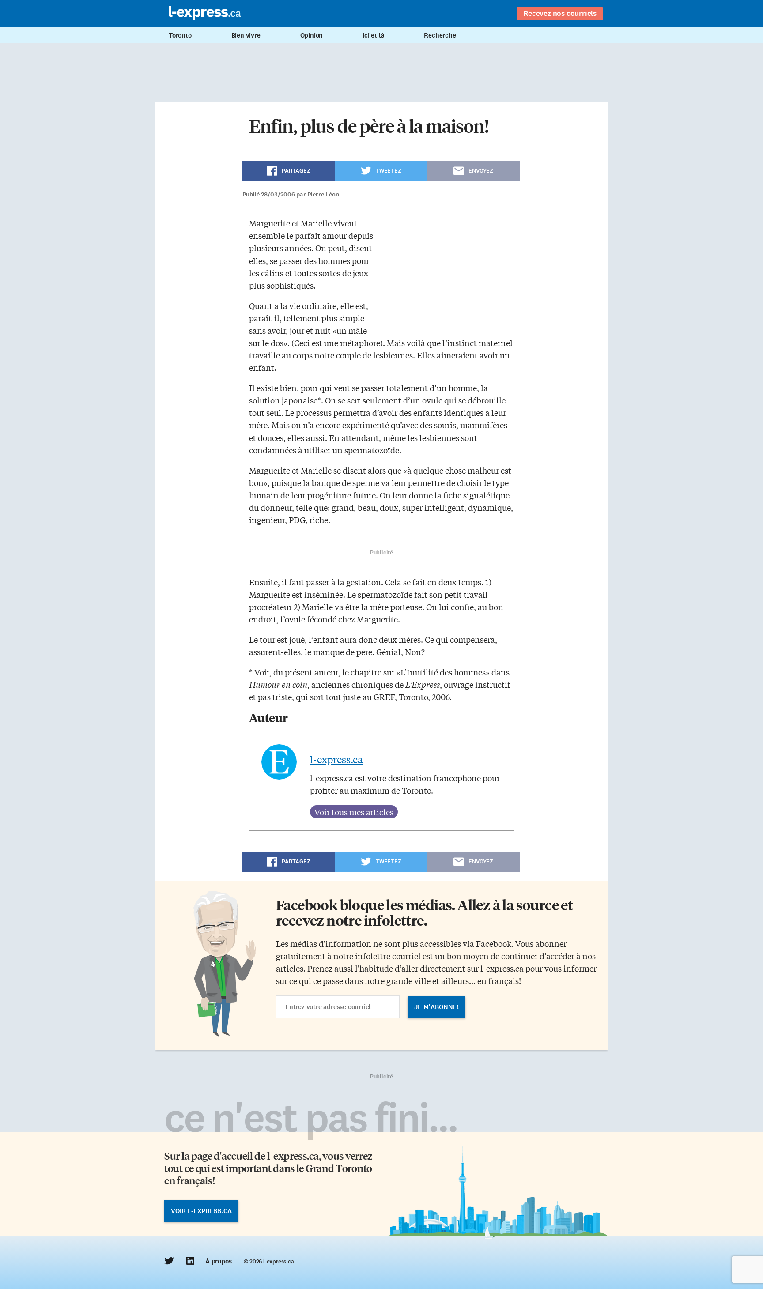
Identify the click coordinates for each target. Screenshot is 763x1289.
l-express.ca (336, 759)
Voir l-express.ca (201, 1210)
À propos (218, 1261)
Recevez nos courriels (560, 13)
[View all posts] (354, 811)
